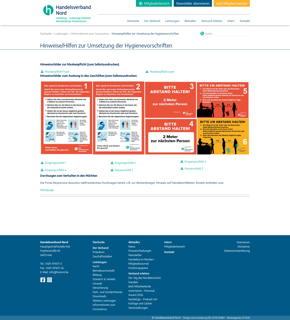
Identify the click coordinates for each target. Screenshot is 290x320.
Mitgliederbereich (156, 3)
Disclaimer (244, 246)
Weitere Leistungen (104, 300)
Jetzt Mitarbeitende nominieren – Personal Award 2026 (141, 291)
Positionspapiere (138, 268)
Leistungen (172, 21)
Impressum (243, 242)
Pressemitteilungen (139, 250)
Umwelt (97, 283)
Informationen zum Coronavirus (90, 33)
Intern (231, 21)
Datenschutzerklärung (237, 250)
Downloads (99, 296)
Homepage (47, 190)
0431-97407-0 (53, 263)
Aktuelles (190, 21)
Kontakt (245, 21)
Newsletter (135, 255)
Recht (96, 266)
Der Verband (152, 21)
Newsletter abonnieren (192, 3)
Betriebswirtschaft (104, 270)
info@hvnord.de (58, 272)
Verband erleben (211, 21)
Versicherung (100, 287)
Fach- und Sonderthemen (108, 292)
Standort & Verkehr (104, 279)
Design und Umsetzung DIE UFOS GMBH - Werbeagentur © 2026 (216, 317)
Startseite (133, 21)
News (131, 246)
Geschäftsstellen (102, 256)
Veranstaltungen (138, 307)
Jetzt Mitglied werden (231, 3)
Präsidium (99, 252)
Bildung (97, 274)
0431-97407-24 (55, 268)
